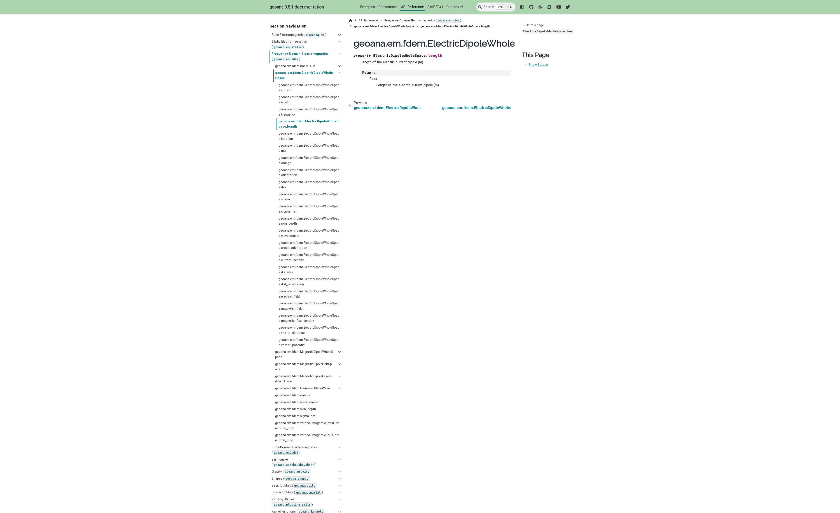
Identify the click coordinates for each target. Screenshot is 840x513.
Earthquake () (294, 462)
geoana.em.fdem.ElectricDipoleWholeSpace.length (309, 124)
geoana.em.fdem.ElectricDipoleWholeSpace (304, 75)
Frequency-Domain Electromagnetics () (300, 56)
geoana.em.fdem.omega (292, 395)
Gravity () (292, 471)
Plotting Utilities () (292, 501)
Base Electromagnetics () (299, 35)
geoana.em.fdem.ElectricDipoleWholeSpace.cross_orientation (309, 245)
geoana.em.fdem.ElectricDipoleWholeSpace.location (309, 136)
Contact (452, 7)
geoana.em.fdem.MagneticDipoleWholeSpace (304, 354)
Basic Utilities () (294, 485)
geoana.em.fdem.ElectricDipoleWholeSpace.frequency (309, 111)
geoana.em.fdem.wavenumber (296, 402)
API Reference (412, 7)
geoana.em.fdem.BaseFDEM (295, 66)
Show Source (538, 65)
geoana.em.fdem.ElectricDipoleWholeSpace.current (309, 87)
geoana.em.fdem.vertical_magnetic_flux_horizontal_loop (307, 437)
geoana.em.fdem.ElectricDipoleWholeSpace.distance (309, 269)
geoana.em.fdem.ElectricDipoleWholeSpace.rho (309, 184)
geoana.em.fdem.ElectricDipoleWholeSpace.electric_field (309, 293)
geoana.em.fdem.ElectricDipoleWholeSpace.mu (309, 148)
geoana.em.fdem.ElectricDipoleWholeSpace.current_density (309, 257)
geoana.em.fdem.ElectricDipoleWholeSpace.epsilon (309, 99)
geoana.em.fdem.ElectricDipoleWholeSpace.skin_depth (309, 221)
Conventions (387, 7)
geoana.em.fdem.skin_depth (295, 409)
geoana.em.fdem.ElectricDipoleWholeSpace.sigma (309, 196)
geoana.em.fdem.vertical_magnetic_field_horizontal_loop (307, 425)
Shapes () (291, 478)
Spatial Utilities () (297, 492)
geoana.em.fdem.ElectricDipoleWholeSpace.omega (309, 160)
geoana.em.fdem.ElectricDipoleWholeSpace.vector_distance (309, 330)
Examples (367, 7)
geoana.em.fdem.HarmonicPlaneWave (302, 388)
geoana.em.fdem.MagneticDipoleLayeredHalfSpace (303, 378)
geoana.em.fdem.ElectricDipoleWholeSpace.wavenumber (309, 233)
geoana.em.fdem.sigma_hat (295, 416)
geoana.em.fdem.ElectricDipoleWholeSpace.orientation (309, 172)
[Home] (350, 20)
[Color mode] (522, 7)
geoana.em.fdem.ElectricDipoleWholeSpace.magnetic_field (309, 306)
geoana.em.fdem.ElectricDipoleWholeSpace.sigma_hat (309, 209)
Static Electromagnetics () (289, 44)
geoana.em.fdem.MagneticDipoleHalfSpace (303, 366)
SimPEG (433, 7)
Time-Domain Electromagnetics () (295, 449)
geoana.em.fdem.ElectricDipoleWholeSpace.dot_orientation (309, 281)
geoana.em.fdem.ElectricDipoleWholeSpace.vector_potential (309, 342)
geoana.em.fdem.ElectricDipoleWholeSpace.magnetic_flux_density (309, 318)
